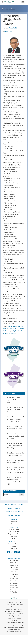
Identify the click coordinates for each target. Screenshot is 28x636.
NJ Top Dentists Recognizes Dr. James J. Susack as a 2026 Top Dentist (15, 436)
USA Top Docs (14, 560)
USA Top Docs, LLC (11, 605)
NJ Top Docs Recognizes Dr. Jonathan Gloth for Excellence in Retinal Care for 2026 (15, 480)
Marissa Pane (8, 32)
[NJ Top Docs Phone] (18, 552)
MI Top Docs (14, 574)
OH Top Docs (14, 583)
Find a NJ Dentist (14, 531)
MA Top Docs (14, 572)
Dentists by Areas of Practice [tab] (14, 512)
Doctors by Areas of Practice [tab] (14, 504)
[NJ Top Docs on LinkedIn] (12, 552)
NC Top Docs (14, 576)
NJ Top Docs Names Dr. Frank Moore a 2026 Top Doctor (16, 428)
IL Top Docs (14, 569)
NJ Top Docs (12, 333)
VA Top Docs (14, 587)
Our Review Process (14, 544)
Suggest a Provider (14, 534)
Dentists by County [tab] (14, 515)
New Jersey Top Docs (9, 328)
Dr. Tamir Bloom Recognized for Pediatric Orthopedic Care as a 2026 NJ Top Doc (15, 419)
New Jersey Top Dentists (15, 326)
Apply (14, 546)
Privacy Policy (11, 618)
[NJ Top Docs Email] (15, 552)
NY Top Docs (14, 581)
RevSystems (19, 631)
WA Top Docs (14, 592)
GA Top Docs (14, 567)
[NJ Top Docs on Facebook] (8, 552)
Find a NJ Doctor (14, 529)
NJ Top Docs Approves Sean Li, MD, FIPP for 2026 (15, 461)
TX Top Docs (14, 590)
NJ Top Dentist (15, 331)
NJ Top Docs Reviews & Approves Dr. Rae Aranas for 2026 (15, 400)
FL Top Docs (14, 565)
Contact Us (14, 524)
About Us (14, 521)
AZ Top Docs (14, 563)
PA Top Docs (14, 585)
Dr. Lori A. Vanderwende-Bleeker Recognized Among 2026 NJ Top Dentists (15, 446)
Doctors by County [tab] (14, 508)
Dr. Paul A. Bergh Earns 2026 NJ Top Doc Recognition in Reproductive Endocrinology (15, 470)
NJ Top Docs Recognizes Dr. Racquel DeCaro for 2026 (15, 454)
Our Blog (14, 536)
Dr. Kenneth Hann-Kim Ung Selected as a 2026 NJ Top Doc (15, 409)
